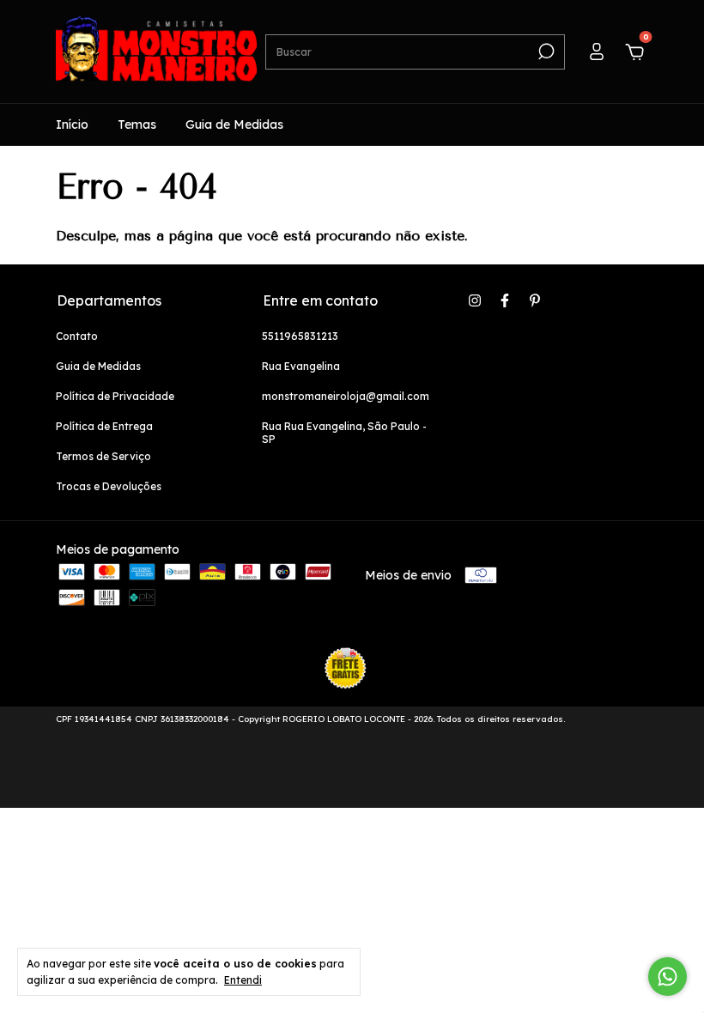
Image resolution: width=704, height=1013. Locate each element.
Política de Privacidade (115, 396)
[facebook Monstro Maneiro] (505, 300)
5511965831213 (300, 336)
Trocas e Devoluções (108, 486)
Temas (137, 124)
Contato (77, 336)
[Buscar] (545, 51)
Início (72, 124)
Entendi (243, 980)
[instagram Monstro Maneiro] (475, 300)
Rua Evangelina (301, 366)
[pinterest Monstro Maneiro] (535, 300)
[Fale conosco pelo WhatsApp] (667, 976)
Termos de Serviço (103, 456)
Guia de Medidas (234, 124)
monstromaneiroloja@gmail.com (345, 396)
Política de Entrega (104, 426)
